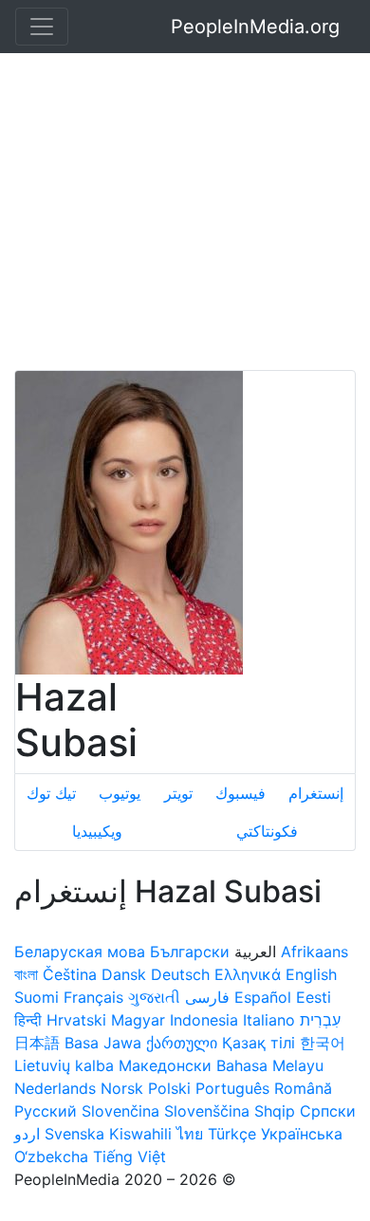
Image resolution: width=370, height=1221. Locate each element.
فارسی (207, 997)
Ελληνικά (247, 974)
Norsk (122, 1088)
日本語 (37, 1042)
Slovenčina (120, 1110)
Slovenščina (207, 1110)
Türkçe (232, 1133)
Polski (169, 1088)
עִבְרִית (320, 1019)
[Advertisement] (185, 185)
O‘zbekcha (51, 1156)
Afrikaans (314, 951)
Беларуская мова (79, 951)
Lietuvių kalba (64, 1065)
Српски (328, 1110)
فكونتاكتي (267, 831)
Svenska (74, 1133)
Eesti (313, 997)
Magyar (138, 1019)
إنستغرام (315, 793)
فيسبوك (240, 793)
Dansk (124, 974)
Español (262, 997)
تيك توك (51, 793)
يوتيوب (119, 793)
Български (190, 951)
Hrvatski (76, 1019)
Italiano (269, 1019)
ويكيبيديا (97, 831)
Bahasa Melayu (270, 1065)
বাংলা (26, 974)
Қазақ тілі (258, 1042)
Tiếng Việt (129, 1156)
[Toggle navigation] (41, 27)
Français (93, 997)
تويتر (178, 793)
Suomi (36, 997)
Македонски (165, 1065)
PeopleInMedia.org (255, 26)
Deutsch (180, 974)
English (311, 974)
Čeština (70, 974)
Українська (301, 1133)
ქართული (181, 1042)
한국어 (322, 1042)
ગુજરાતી (154, 997)
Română (303, 1088)
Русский (45, 1110)
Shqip (274, 1110)
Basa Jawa (103, 1042)
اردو (27, 1133)
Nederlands (55, 1088)
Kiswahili (140, 1133)
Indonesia (204, 1019)
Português (232, 1088)
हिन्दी (28, 1019)
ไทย (189, 1133)
